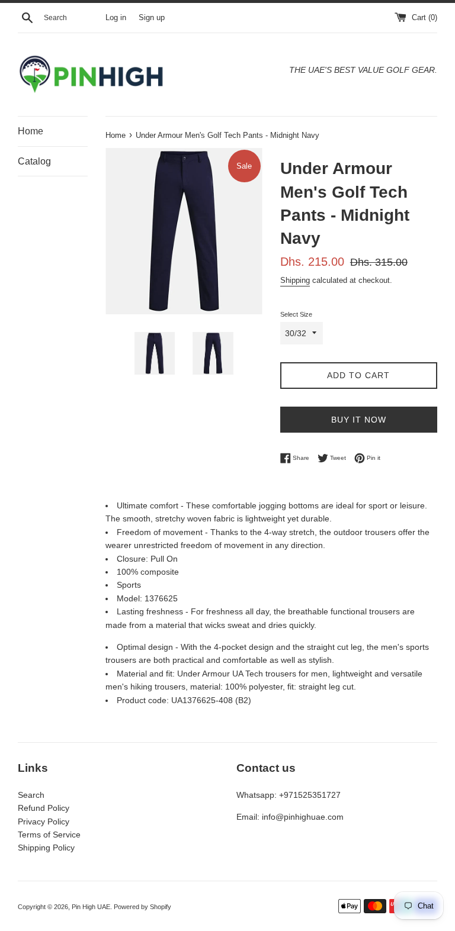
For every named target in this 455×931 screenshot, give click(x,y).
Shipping (295, 280)
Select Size (296, 314)
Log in (115, 18)
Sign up (152, 18)
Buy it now (358, 419)
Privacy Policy (43, 821)
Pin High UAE (91, 906)
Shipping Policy (46, 847)
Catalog (34, 161)
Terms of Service (49, 834)
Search (31, 795)
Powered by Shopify (142, 906)
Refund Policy (43, 808)
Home (30, 131)
